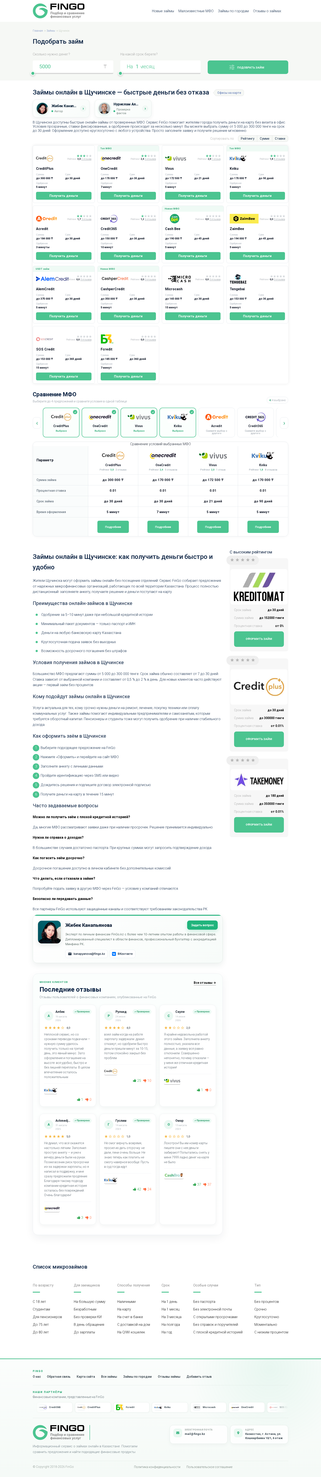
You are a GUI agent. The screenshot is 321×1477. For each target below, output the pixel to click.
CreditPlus (45, 169)
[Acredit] (51, 219)
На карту (124, 1309)
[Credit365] (115, 219)
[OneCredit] (115, 158)
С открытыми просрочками (215, 1317)
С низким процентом (271, 1332)
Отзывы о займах (267, 11)
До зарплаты (84, 1332)
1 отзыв (216, 159)
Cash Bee (172, 229)
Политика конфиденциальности (157, 1467)
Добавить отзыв (199, 1376)
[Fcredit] (115, 339)
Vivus (169, 169)
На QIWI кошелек (131, 1332)
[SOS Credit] (50, 339)
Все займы (109, 1376)
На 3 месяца (171, 1317)
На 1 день (169, 1302)
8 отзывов (279, 159)
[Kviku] (244, 158)
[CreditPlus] (51, 158)
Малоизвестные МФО (196, 11)
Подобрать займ (250, 67)
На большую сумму (89, 1302)
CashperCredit (113, 289)
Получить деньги (63, 196)
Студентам (41, 1309)
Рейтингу (247, 138)
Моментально (265, 1324)
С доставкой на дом (133, 1324)
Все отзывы (205, 982)
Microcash (174, 289)
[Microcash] (179, 279)
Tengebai (237, 289)
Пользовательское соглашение (209, 1467)
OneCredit (109, 169)
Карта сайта (86, 1376)
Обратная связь (59, 1376)
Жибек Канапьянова (64, 106)
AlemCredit (45, 289)
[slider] (33, 73)
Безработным (85, 1309)
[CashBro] (174, 1175)
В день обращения (89, 1324)
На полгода (171, 1324)
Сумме (264, 138)
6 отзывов (150, 219)
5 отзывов (150, 159)
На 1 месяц (170, 1309)
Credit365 (109, 229)
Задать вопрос (202, 925)
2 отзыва (86, 159)
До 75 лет (41, 1324)
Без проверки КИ (88, 1317)
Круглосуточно (266, 1317)
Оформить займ (259, 639)
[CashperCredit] (115, 279)
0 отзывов (215, 219)
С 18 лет (39, 1302)
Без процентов (266, 1302)
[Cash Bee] (179, 219)
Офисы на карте (229, 92)
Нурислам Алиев (126, 104)
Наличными (126, 1302)
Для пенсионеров (47, 1317)
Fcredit (106, 349)
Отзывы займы (169, 1376)
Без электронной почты (212, 1309)
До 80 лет (41, 1332)
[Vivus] (180, 158)
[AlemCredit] (50, 279)
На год (167, 1332)
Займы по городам (233, 11)
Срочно (260, 1309)
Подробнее (113, 527)
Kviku (234, 169)
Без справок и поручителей (215, 1324)
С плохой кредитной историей (218, 1332)
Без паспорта (204, 1302)
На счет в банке (130, 1317)
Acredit (42, 229)
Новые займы (163, 11)
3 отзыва (86, 219)
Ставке (280, 138)
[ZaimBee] (244, 219)
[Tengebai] (244, 279)
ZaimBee (237, 229)
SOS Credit (45, 349)
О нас (37, 1376)
